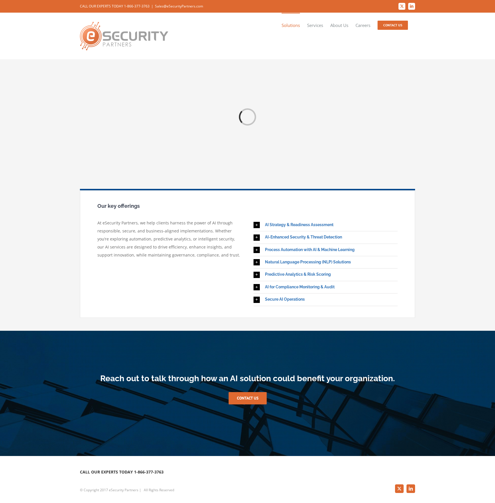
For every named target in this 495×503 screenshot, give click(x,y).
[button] (326, 225)
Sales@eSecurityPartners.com (179, 6)
